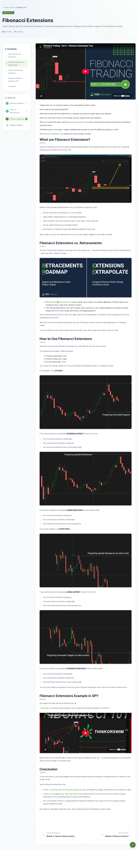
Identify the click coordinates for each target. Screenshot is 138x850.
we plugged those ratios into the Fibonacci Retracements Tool (74, 794)
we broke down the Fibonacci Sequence (65, 790)
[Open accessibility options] (133, 845)
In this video (44, 708)
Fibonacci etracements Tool (60, 302)
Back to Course (9, 7)
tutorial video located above (116, 687)
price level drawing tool (77, 122)
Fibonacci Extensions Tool (53, 134)
